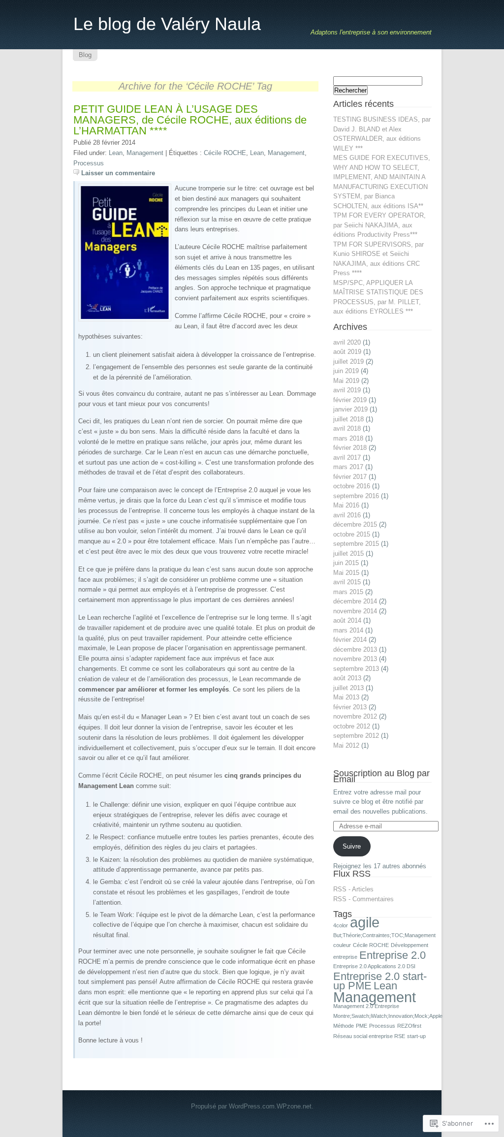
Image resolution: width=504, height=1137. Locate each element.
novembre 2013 (355, 659)
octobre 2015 (351, 534)
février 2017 (350, 476)
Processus (88, 163)
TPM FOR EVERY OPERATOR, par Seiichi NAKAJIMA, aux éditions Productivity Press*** (379, 225)
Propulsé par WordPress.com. (234, 1106)
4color (340, 925)
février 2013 (350, 707)
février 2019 (350, 400)
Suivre (352, 846)
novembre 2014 (355, 611)
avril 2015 (347, 582)
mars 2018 (348, 438)
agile (364, 922)
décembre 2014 (355, 601)
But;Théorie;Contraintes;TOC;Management (384, 935)
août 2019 (347, 351)
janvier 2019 (350, 409)
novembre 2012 (355, 716)
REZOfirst (409, 1026)
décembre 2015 (355, 524)
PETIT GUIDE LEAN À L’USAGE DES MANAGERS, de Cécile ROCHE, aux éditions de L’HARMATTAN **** (190, 120)
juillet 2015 (348, 553)
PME (361, 1026)
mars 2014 (348, 630)
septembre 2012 (356, 735)
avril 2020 (347, 342)
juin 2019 (346, 371)
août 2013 (347, 678)
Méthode (343, 1026)
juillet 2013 (348, 688)
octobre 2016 (351, 486)
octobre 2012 (351, 726)
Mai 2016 (346, 505)
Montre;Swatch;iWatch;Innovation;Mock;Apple (387, 1016)
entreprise (345, 957)
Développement (409, 945)
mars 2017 (348, 467)
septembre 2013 (356, 668)
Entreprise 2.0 (392, 955)
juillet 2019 (348, 361)
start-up (416, 1036)
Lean (116, 153)
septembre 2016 (356, 496)
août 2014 (347, 620)
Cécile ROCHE (225, 153)
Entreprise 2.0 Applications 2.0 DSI (374, 966)
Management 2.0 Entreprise (366, 1006)
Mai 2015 (346, 572)
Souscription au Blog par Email (381, 776)
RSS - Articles (353, 889)
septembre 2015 (356, 543)
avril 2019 (347, 390)
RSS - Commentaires (363, 899)
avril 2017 (347, 457)
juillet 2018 (348, 419)
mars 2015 (348, 592)
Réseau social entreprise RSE (369, 1036)
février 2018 (350, 447)
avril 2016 (347, 515)
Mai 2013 (346, 697)
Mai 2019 (346, 380)
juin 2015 (346, 563)
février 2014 (350, 639)
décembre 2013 (355, 649)
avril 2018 (347, 428)
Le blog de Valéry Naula (167, 24)
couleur (342, 945)
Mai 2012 (346, 745)
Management (144, 153)
